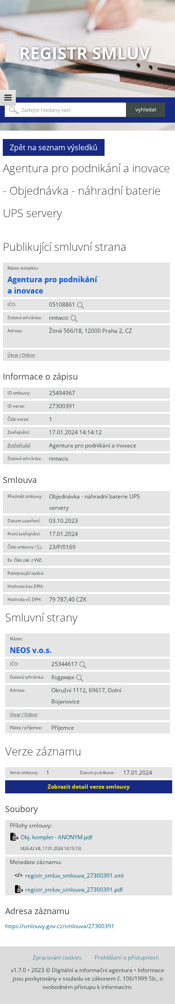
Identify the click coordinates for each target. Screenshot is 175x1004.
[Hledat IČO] (80, 304)
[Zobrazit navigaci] (8, 98)
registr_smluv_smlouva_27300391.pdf (74, 889)
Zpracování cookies (57, 957)
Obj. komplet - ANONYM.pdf (56, 837)
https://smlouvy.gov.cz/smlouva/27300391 (59, 926)
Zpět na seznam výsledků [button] (54, 147)
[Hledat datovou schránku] (73, 317)
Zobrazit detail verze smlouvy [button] (89, 786)
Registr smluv (84, 53)
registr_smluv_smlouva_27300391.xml (74, 875)
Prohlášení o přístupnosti (127, 957)
